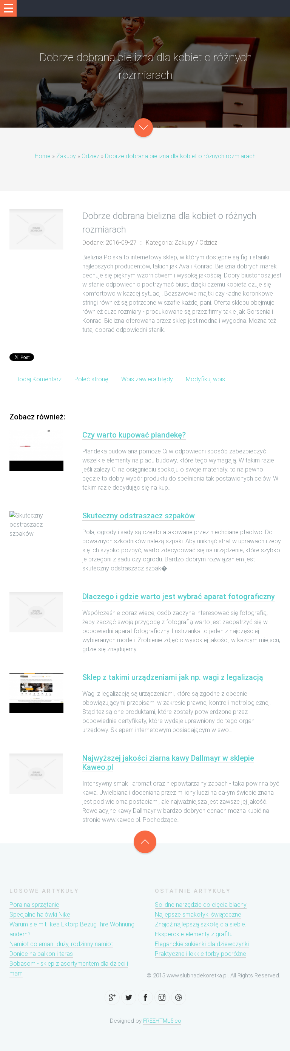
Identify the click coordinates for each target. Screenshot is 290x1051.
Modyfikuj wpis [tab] (205, 379)
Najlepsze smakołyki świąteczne (198, 914)
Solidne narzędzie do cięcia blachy (201, 904)
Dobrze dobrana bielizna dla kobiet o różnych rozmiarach (180, 156)
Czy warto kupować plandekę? (134, 434)
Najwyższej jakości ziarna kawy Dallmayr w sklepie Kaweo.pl (168, 763)
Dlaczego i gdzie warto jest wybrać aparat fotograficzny (178, 596)
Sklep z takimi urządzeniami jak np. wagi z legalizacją (172, 677)
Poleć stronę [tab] (91, 379)
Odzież (90, 156)
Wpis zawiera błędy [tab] (147, 379)
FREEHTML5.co (162, 1020)
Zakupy (66, 156)
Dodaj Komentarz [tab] (38, 379)
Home (43, 156)
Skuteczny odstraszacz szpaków (138, 515)
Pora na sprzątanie (34, 904)
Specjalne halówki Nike (39, 914)
